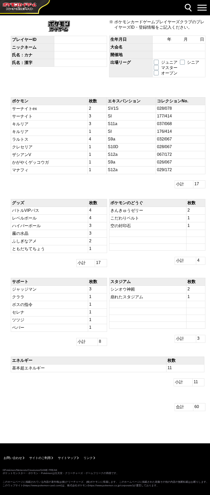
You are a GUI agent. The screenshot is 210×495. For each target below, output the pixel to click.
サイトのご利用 (40, 458)
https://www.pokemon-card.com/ (42, 485)
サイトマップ (67, 458)
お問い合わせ (13, 458)
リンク (88, 458)
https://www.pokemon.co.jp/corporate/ (110, 485)
